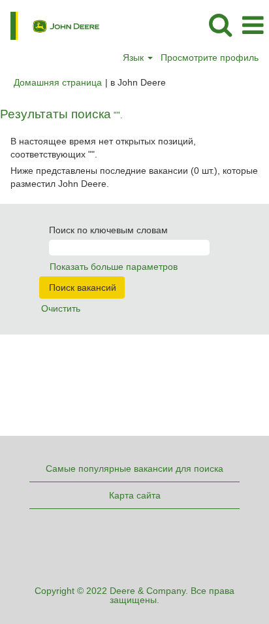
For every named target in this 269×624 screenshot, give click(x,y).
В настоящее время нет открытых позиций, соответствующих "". (103, 147)
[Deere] (50, 25)
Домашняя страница (58, 82)
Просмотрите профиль (210, 57)
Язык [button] (134, 57)
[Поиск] (220, 24)
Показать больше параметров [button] (114, 266)
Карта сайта (135, 495)
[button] (252, 25)
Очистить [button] (60, 308)
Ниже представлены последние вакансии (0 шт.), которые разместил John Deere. (134, 177)
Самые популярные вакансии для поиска (134, 468)
